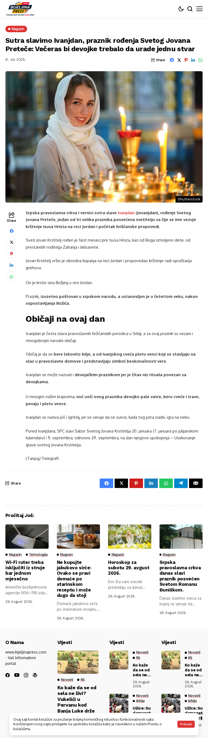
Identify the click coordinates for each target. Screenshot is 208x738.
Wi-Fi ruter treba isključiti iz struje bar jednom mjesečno (25, 570)
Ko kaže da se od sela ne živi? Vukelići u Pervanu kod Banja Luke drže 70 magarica (76, 702)
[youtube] (16, 675)
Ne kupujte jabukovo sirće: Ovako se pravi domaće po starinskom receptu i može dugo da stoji (74, 579)
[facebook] (7, 675)
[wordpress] (35, 675)
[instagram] (26, 675)
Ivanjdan (126, 212)
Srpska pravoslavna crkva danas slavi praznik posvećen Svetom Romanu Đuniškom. (180, 576)
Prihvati (186, 724)
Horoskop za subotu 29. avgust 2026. (128, 568)
